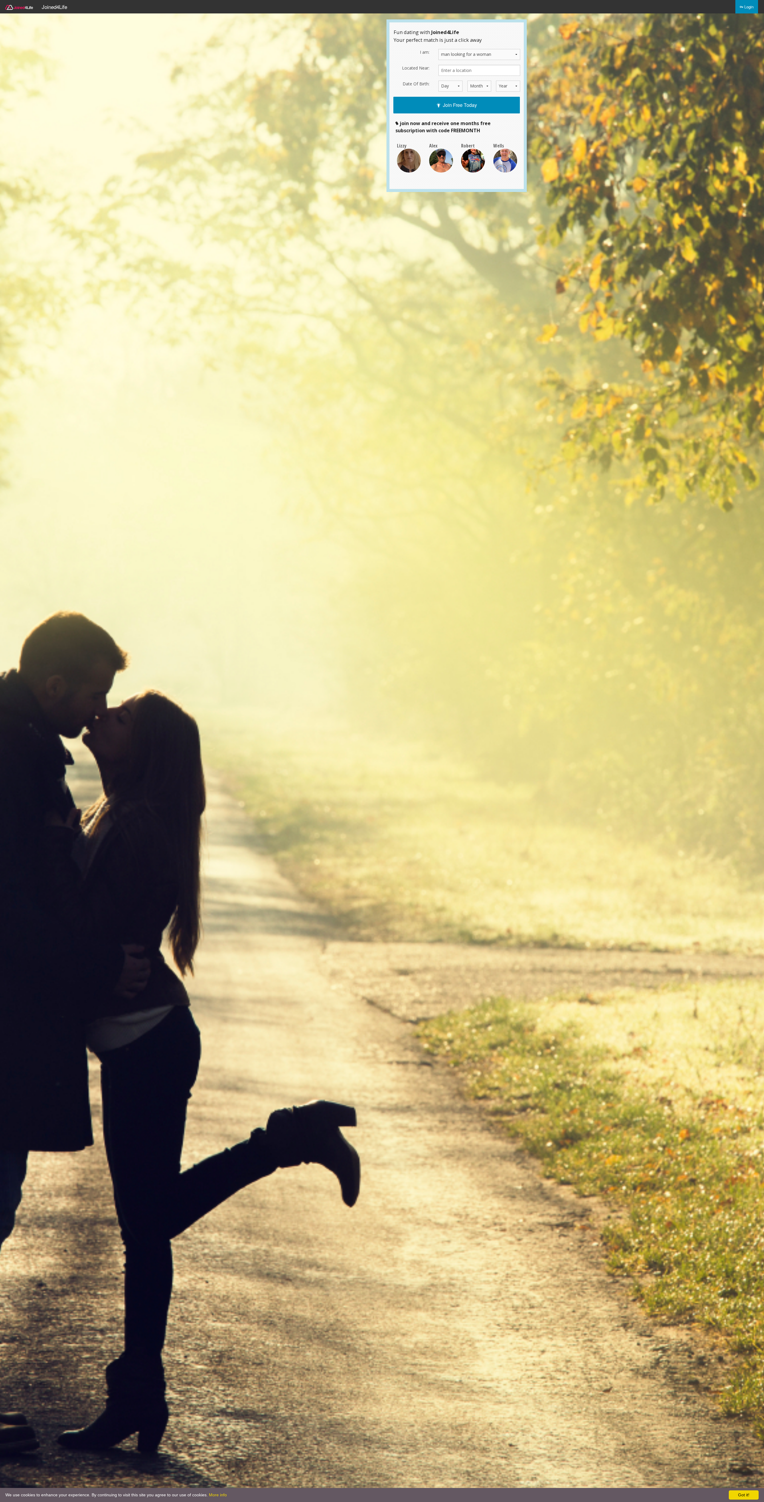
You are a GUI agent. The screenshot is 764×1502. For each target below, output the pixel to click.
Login (748, 7)
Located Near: (415, 68)
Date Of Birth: (416, 84)
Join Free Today (458, 105)
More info (218, 1494)
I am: (424, 52)
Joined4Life (54, 6)
